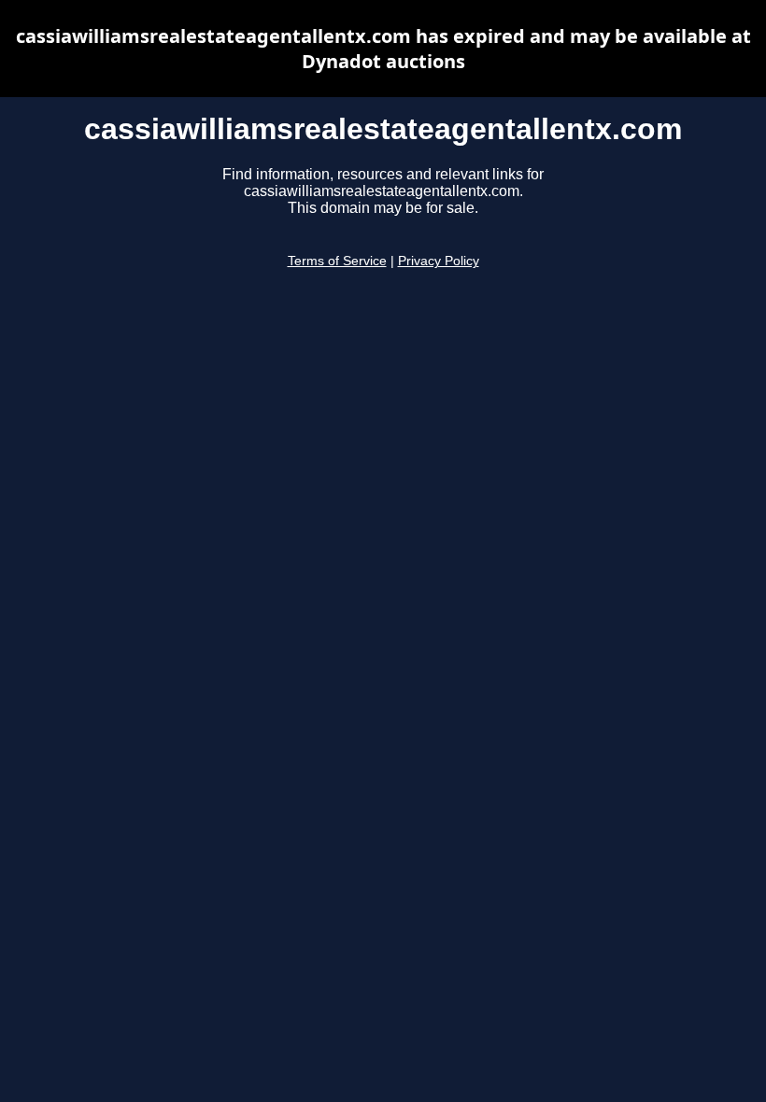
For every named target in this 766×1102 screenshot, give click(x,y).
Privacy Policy (438, 261)
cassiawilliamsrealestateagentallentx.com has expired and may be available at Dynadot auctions (383, 48)
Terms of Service (337, 261)
